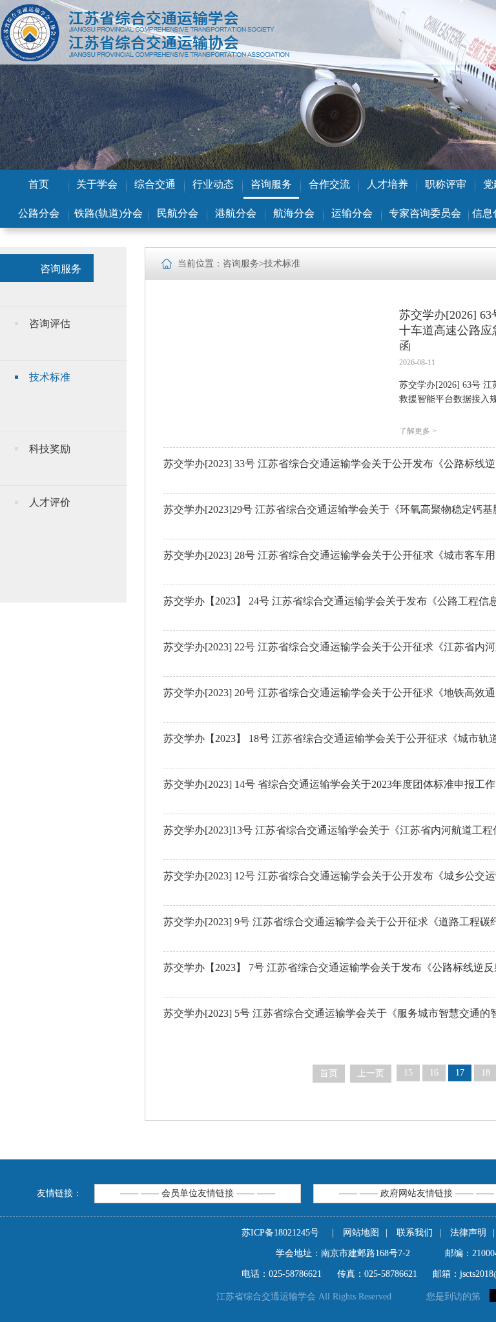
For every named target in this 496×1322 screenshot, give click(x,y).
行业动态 (213, 184)
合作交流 (329, 184)
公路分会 (38, 213)
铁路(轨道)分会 (108, 213)
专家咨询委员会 (425, 213)
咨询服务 (271, 184)
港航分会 (235, 213)
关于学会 (97, 184)
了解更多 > (418, 431)
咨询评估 (49, 323)
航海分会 (294, 213)
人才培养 (387, 184)
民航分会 (177, 213)
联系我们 (415, 1232)
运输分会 (352, 213)
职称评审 (445, 184)
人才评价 (49, 502)
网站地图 (361, 1232)
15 (408, 1072)
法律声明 (468, 1232)
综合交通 (155, 184)
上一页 (370, 1073)
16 (434, 1072)
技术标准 (49, 377)
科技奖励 (49, 448)
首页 (38, 184)
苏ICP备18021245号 (280, 1232)
